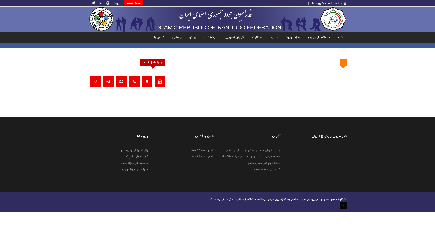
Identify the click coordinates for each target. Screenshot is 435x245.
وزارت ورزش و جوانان (134, 150)
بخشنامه (209, 37)
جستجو (177, 37)
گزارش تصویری (234, 37)
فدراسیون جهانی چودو (134, 169)
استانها (258, 37)
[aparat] (107, 3)
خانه (340, 37)
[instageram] (100, 3)
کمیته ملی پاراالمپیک (134, 163)
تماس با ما (157, 37)
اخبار (275, 37)
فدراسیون (294, 37)
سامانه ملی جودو (319, 37)
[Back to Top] (343, 205)
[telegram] (93, 3)
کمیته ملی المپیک (136, 156)
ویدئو (192, 37)
